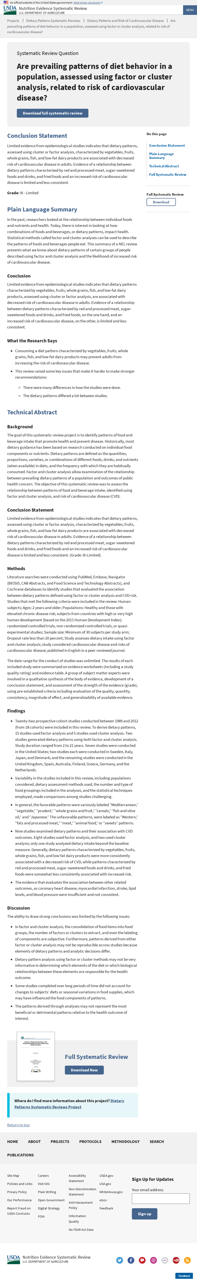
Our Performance (19, 1200)
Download (161, 202)
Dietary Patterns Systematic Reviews (53, 20)
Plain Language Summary (161, 155)
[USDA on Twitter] (119, 1260)
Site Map (13, 1175)
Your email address (147, 1189)
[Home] (10, 10)
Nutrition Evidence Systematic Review (53, 10)
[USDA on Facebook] (131, 1260)
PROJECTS (60, 1141)
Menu (190, 10)
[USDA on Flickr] (165, 1260)
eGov (103, 1200)
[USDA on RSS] (187, 1260)
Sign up (144, 1213)
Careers (43, 1175)
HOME (12, 1141)
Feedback (106, 1208)
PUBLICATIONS (20, 1155)
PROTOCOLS (90, 1141)
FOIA (41, 1216)
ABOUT (34, 1141)
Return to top (18, 1125)
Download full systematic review (52, 113)
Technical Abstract (164, 166)
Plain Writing (47, 1192)
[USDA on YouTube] (176, 1260)
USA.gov (105, 1184)
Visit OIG (44, 1184)
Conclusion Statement (167, 145)
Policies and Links (19, 1184)
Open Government (51, 1200)
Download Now (84, 1070)
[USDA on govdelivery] (142, 1260)
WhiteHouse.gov (111, 1192)
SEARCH (157, 1141)
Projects (13, 20)
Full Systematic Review (167, 174)
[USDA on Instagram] (153, 1260)
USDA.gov (106, 1175)
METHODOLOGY (125, 1141)
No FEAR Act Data (81, 1229)
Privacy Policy (17, 1192)
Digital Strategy (49, 1208)
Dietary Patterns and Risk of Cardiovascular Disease (125, 20)
